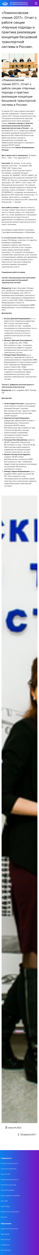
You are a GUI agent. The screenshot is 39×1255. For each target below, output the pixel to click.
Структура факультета (8, 1169)
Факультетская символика (10, 1212)
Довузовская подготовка (9, 1228)
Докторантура (6, 1250)
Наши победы (5, 1206)
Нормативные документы (9, 1179)
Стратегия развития (7, 1190)
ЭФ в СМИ (4, 1201)
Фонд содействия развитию (10, 1195)
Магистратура (5, 1239)
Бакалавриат (5, 1234)
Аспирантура (5, 1245)
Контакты (4, 1217)
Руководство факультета (9, 1163)
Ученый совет (5, 1174)
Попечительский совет (8, 1185)
